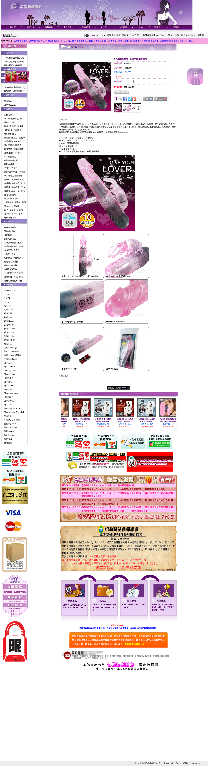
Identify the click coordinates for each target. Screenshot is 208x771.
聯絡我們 (158, 27)
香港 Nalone (9, 321)
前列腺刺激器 (10, 134)
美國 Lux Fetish (10, 359)
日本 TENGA (9, 366)
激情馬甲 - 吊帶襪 (11, 250)
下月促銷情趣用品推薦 (14, 61)
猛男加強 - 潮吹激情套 (13, 149)
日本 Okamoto (10, 105)
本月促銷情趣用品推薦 (14, 58)
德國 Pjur (8, 344)
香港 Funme (9, 332)
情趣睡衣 (8, 235)
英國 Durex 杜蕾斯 (12, 420)
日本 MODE (9, 401)
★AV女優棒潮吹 (20, 41)
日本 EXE (8, 389)
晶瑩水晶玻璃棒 (11, 198)
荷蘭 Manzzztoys (11, 435)
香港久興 (8, 313)
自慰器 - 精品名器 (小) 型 (14, 191)
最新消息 (30, 27)
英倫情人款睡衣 (11, 261)
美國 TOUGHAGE (11, 351)
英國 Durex (8, 101)
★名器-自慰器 (143, 41)
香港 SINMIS (9, 328)
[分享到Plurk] (134, 100)
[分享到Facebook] (125, 100)
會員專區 (123, 27)
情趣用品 (9, 109)
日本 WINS (8, 378)
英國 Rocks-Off (10, 427)
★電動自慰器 (165, 41)
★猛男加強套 (34, 41)
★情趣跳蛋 (81, 41)
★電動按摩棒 (177, 41)
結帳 (196, 74)
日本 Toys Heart (10, 370)
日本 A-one (8, 363)
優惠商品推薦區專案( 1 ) (14, 87)
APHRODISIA (10, 290)
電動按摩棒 (9, 115)
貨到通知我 (129, 87)
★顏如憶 (91, 41)
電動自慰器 (9, 164)
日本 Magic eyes (11, 393)
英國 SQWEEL (10, 424)
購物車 (141, 27)
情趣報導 (86, 27)
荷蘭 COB (8, 439)
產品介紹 (67, 27)
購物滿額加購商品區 (13, 65)
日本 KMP (8, 397)
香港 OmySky (10, 325)
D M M (7, 298)
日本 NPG (8, 382)
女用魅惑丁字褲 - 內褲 (13, 273)
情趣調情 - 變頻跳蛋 (12, 130)
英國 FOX (8, 416)
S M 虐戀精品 (10, 157)
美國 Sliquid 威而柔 (12, 355)
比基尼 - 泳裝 (9, 254)
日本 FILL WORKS (12, 408)
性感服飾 (9, 221)
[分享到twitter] (130, 100)
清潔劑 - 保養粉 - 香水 (13, 214)
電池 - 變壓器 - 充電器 (13, 210)
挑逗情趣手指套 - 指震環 (14, 172)
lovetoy (7, 302)
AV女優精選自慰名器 (13, 176)
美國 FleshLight (10, 347)
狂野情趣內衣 (10, 239)
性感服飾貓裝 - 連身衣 (13, 242)
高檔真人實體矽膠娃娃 (14, 179)
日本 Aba (8, 405)
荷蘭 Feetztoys (10, 431)
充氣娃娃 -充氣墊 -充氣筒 (15, 202)
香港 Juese (8, 317)
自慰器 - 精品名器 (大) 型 (14, 183)
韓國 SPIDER (9, 340)
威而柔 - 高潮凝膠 (11, 206)
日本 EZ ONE (9, 386)
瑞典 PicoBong (10, 336)
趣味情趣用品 (10, 217)
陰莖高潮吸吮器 (11, 160)
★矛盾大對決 (70, 41)
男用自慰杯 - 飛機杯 (12, 153)
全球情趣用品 (10, 285)
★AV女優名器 (47, 41)
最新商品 (49, 27)
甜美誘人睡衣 (10, 231)
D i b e (6, 294)
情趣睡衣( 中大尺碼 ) (13, 258)
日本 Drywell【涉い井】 (14, 412)
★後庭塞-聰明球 (102, 41)
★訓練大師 (58, 41)
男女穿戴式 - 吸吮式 (12, 145)
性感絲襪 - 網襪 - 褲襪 (13, 246)
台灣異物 (8, 443)
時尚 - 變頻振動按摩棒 (13, 126)
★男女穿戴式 (116, 41)
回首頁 (13, 27)
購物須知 (105, 27)
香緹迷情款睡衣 (11, 265)
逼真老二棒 (9, 122)
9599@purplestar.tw (191, 763)
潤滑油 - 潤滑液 (10, 168)
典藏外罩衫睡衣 (11, 269)
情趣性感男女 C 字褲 (13, 281)
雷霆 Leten (8, 309)
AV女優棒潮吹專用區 (13, 118)
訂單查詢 (177, 27)
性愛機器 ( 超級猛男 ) (13, 141)
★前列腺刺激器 (130, 41)
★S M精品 (188, 41)
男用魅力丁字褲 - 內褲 (13, 277)
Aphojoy (7, 306)
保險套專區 (10, 95)
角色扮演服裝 (10, 227)
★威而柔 (155, 41)
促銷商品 (9, 53)
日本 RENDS (9, 374)
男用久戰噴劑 (10, 195)
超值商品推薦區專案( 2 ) (14, 91)
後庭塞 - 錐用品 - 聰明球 (14, 137)
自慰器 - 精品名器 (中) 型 (14, 187)
